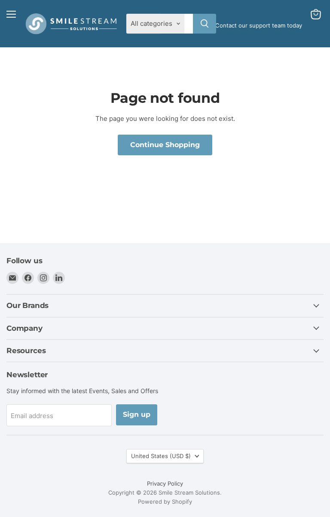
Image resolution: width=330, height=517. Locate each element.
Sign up (136, 414)
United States (161, 455)
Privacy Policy (165, 483)
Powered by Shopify (165, 501)
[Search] (204, 24)
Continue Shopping (165, 145)
